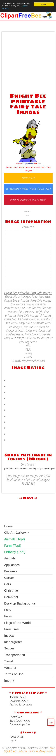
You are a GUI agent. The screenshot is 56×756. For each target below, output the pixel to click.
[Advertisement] (28, 61)
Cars (7, 584)
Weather (10, 667)
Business (10, 571)
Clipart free (15, 717)
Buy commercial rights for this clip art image (28, 188)
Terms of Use (13, 674)
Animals (10, 558)
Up (51, 722)
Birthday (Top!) (15, 552)
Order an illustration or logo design (28, 199)
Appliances (12, 565)
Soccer (9, 648)
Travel (8, 661)
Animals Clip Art (17, 697)
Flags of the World (17, 622)
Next (27, 215)
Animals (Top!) (14, 539)
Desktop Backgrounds (20, 603)
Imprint (9, 680)
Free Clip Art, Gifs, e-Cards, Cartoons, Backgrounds (29, 749)
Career (9, 577)
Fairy (7, 610)
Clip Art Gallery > (16, 532)
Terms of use (28, 177)
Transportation (14, 655)
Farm (8, 616)
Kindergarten (13, 642)
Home (8, 526)
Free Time (11, 629)
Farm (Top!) (12, 545)
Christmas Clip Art (18, 700)
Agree (43, 4)
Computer (11, 597)
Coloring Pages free (19, 724)
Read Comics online (19, 720)
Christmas (11, 590)
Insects (9, 635)
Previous (27, 211)
